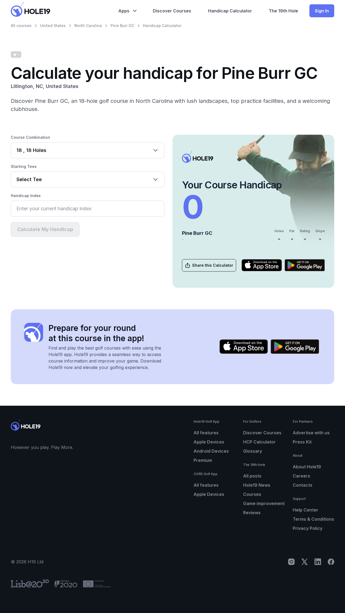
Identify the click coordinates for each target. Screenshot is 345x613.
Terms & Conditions (313, 519)
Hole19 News (256, 485)
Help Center (305, 510)
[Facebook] (331, 561)
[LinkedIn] (318, 561)
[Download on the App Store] (262, 265)
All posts (252, 476)
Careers (301, 476)
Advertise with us (311, 432)
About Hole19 (307, 466)
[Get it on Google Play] (305, 265)
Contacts (302, 485)
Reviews (252, 512)
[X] (304, 561)
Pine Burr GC (122, 25)
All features (206, 432)
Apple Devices (209, 442)
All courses (21, 25)
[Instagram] (291, 561)
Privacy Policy (307, 528)
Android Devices (211, 451)
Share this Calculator (212, 265)
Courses (252, 494)
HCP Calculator (259, 442)
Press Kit (302, 442)
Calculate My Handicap (45, 229)
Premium (203, 460)
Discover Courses (262, 432)
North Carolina (88, 25)
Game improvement (264, 503)
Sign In (322, 10)
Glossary (252, 451)
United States (53, 25)
